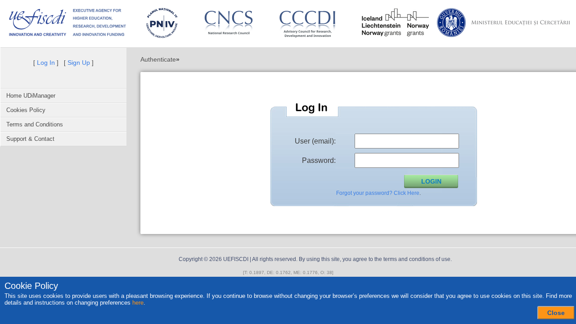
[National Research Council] (229, 22)
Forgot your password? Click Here (377, 193)
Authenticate (158, 59)
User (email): (315, 141)
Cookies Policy (25, 110)
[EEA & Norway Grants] (395, 22)
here (138, 302)
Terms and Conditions (34, 124)
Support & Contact (30, 138)
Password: (319, 160)
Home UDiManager (30, 95)
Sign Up (79, 62)
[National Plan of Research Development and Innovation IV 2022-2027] (162, 23)
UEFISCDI (235, 259)
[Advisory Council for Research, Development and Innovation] (311, 22)
